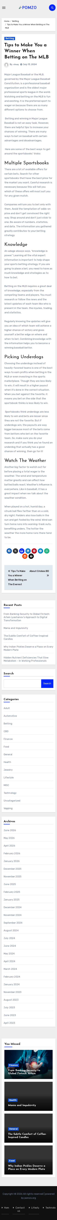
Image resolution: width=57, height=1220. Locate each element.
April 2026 (9, 845)
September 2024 (13, 922)
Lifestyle (9, 777)
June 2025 (10, 884)
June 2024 (10, 946)
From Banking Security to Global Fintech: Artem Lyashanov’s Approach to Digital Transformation (27, 617)
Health (7, 762)
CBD (6, 731)
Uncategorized (12, 800)
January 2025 (11, 899)
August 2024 (11, 930)
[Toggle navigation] (3, 7)
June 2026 (10, 830)
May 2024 (9, 953)
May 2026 (9, 838)
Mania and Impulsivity (16, 628)
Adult (7, 708)
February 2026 (12, 853)
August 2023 (11, 999)
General (8, 754)
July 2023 (9, 1007)
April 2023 (9, 1023)
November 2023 (12, 992)
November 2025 (12, 876)
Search (9, 673)
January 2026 (12, 861)
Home (7, 1207)
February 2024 (12, 976)
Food (6, 746)
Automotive (10, 716)
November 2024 (13, 915)
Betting (10, 38)
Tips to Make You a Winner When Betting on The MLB (26, 51)
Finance (8, 739)
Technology (10, 793)
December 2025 (12, 868)
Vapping (8, 808)
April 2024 (9, 961)
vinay (16, 64)
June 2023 (10, 1015)
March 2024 (10, 969)
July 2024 (9, 938)
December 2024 (13, 907)
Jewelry (8, 769)
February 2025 (12, 892)
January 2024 (12, 984)
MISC (6, 785)
